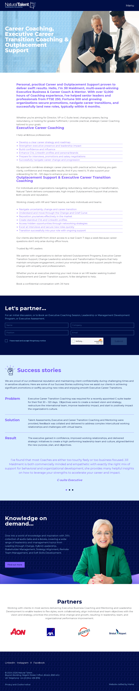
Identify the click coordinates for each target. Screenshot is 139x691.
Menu (130, 5)
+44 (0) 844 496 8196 (30, 678)
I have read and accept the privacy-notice (27, 341)
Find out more (14, 565)
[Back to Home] (20, 5)
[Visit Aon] (19, 632)
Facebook (39, 662)
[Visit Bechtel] (86, 632)
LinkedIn (10, 662)
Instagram (22, 662)
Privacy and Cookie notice (17, 684)
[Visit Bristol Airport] (120, 632)
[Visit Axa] (53, 632)
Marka (131, 684)
